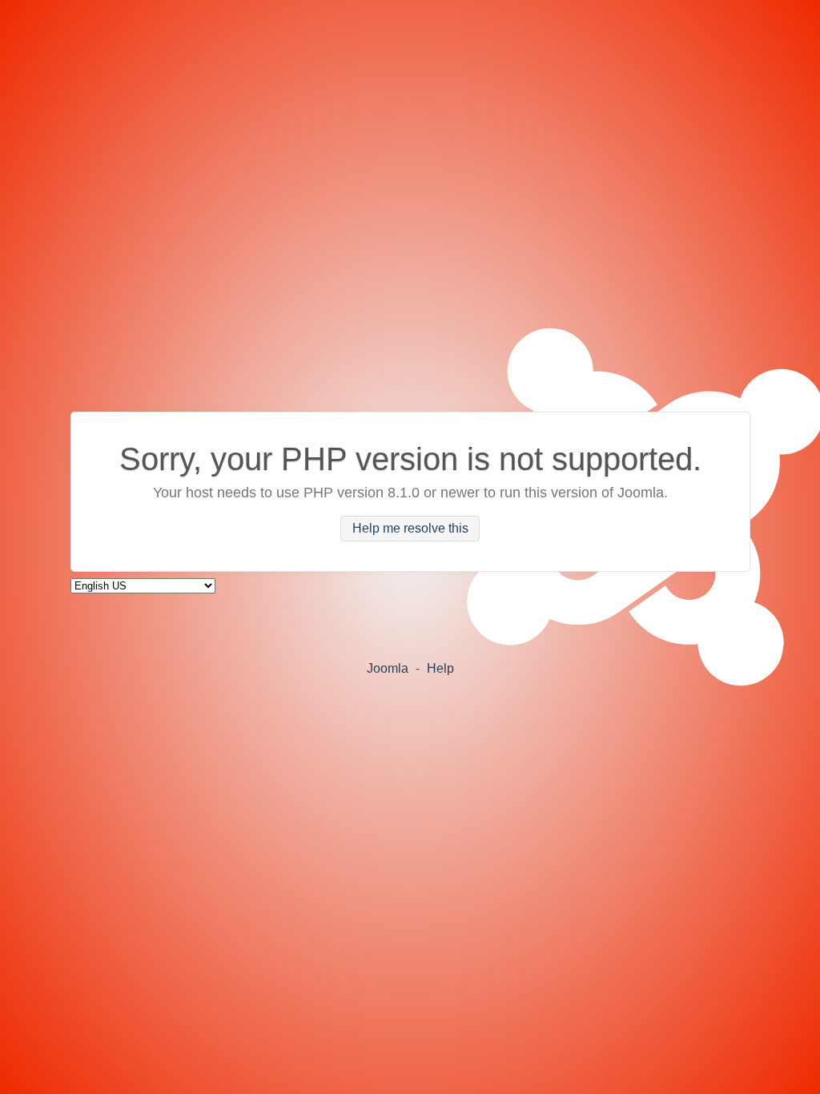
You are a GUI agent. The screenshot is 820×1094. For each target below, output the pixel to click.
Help (440, 668)
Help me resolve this (410, 529)
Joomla (387, 668)
